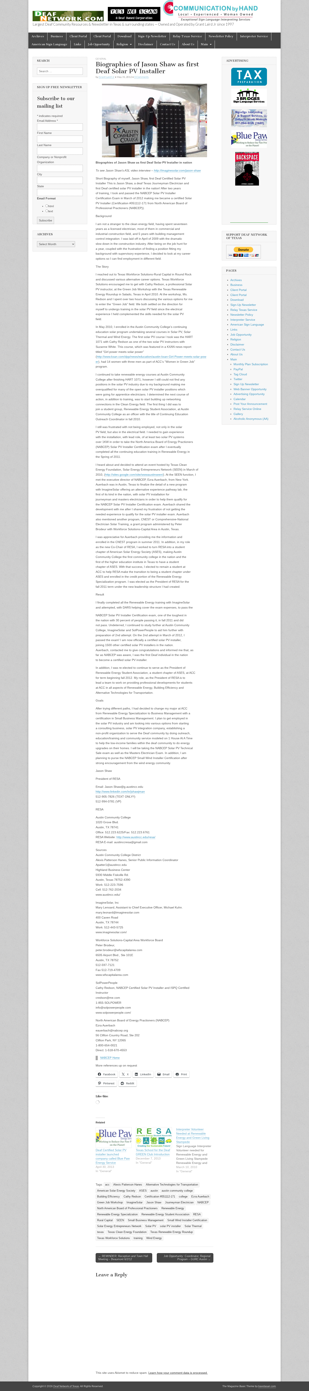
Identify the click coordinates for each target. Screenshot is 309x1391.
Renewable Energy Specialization (117, 1214)
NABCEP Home (110, 1057)
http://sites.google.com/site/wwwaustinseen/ (134, 474)
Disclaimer (145, 44)
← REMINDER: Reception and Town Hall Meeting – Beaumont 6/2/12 (123, 1258)
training (138, 1238)
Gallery (238, 414)
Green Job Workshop (110, 1202)
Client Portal (78, 36)
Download (125, 36)
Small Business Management (146, 1220)
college (183, 1196)
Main (204, 44)
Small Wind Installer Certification (187, 1220)
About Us (188, 44)
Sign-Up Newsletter (152, 36)
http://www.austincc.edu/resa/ (135, 837)
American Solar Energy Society (116, 1190)
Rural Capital (105, 1220)
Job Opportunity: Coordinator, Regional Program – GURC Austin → (187, 1258)
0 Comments (141, 77)
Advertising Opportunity (249, 394)
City (39, 174)
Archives (38, 36)
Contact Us (167, 44)
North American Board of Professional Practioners (127, 1208)
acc (107, 1184)
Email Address (47, 120)
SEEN (120, 1220)
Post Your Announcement (250, 404)
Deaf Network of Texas (66, 1386)
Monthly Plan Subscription (251, 364)
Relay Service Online (247, 409)
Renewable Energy (172, 1208)
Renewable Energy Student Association (165, 1214)
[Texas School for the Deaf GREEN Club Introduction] (154, 1137)
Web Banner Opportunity (250, 389)
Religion (122, 44)
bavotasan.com (267, 1386)
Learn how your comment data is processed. (178, 1372)
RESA (197, 1214)
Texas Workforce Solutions (113, 1238)
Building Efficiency (108, 1196)
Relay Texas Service (187, 36)
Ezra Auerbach (200, 1196)
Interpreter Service (254, 36)
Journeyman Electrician (179, 1202)
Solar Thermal (193, 1226)
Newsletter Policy (221, 36)
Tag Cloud (240, 374)
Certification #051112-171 (160, 1196)
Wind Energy (154, 1238)
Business (57, 36)
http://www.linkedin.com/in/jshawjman (120, 791)
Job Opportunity (99, 44)
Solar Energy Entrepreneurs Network (119, 1226)
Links (77, 44)
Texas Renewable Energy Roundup (171, 1232)
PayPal (238, 369)
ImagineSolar (135, 1202)
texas (100, 1232)
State (40, 186)
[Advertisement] (249, 207)
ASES (143, 1190)
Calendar (240, 399)
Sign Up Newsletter (246, 384)
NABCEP (203, 1202)
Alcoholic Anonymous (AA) (251, 418)
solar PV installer (170, 1226)
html (51, 206)
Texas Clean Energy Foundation (127, 1232)
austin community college (177, 1190)
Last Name (44, 145)
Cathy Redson (132, 1196)
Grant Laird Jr (106, 77)
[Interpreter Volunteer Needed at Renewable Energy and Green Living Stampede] (196, 1150)
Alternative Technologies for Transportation (172, 1184)
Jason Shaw (153, 1202)
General (101, 58)
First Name (44, 133)
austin (154, 1190)
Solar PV (150, 1226)
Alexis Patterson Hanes (127, 1184)
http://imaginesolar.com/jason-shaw (177, 170)
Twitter (238, 379)
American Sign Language (49, 44)
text (50, 211)
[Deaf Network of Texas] (68, 14)
